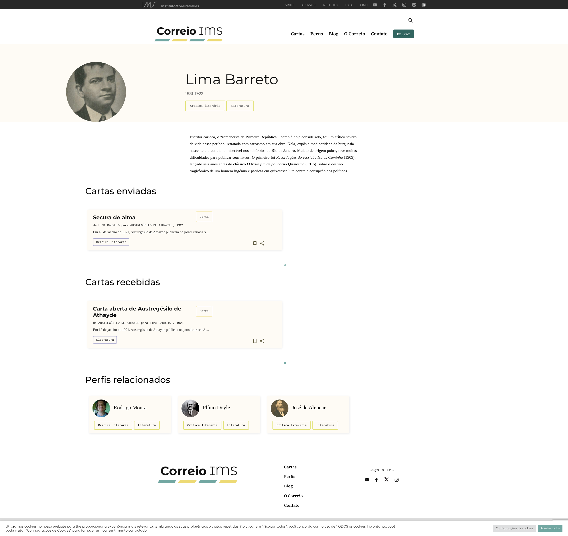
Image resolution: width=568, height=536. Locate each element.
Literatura (240, 106)
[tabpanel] (184, 231)
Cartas (298, 34)
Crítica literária (205, 106)
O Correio (354, 34)
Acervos (308, 5)
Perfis (316, 34)
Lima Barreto (109, 225)
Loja (349, 5)
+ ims (363, 5)
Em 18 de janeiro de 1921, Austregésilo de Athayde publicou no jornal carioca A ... (151, 330)
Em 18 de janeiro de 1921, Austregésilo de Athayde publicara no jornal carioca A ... (151, 232)
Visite (289, 5)
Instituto (330, 5)
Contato (379, 34)
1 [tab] (285, 265)
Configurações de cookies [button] (514, 528)
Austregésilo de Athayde (150, 225)
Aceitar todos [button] (550, 528)
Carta (204, 217)
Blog (333, 34)
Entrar (403, 34)
